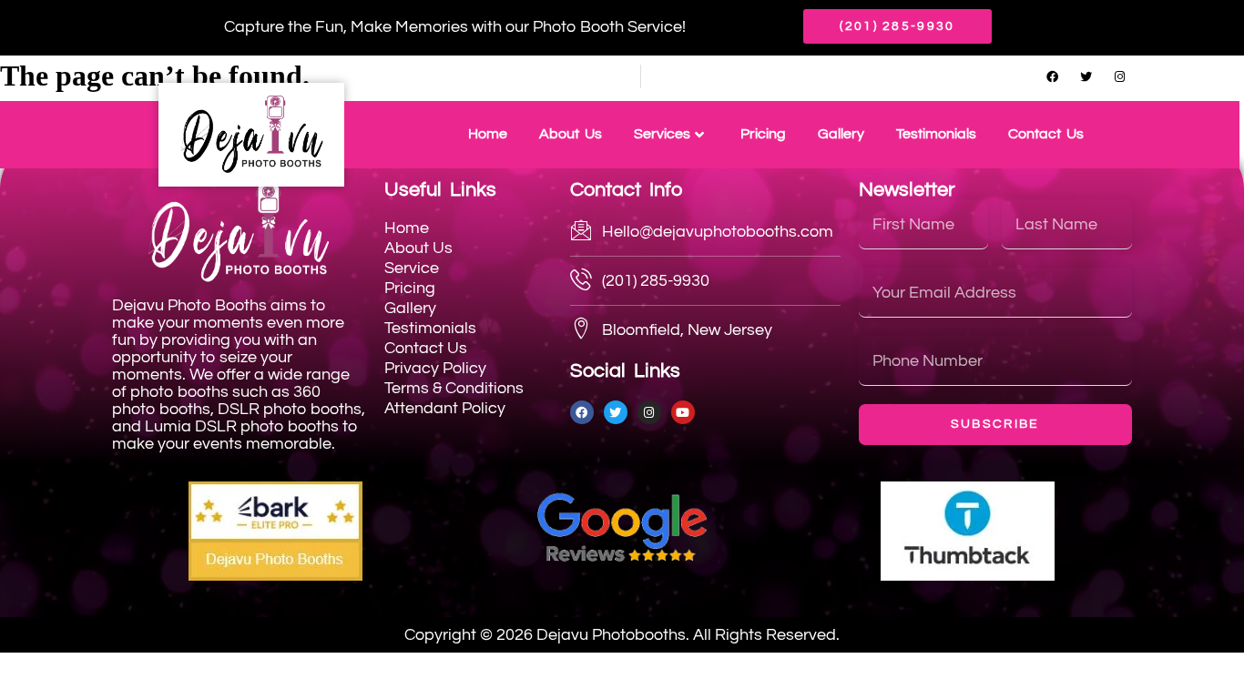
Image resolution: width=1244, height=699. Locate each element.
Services (662, 134)
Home (487, 134)
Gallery (841, 134)
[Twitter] (1085, 76)
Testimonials (936, 134)
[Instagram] (1119, 76)
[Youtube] (683, 412)
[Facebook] (1052, 76)
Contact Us (1046, 134)
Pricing (763, 134)
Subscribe (995, 424)
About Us (570, 134)
